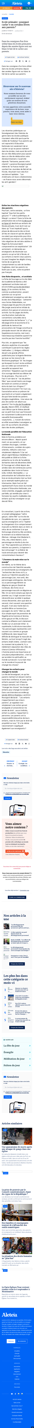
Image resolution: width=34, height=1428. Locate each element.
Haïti (5, 1130)
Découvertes (17, 1358)
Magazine (17, 1371)
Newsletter (17, 1366)
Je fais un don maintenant (14, 851)
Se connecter (22, 1341)
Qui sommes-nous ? (17, 1406)
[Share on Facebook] (16, 61)
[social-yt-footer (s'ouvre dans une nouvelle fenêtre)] (12, 1394)
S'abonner (11, 1341)
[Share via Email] (26, 61)
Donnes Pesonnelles (17, 1419)
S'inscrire (7, 798)
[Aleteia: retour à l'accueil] (17, 3)
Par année (17, 1387)
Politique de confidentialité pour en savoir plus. (17, 794)
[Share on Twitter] (23, 61)
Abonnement (17, 1374)
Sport (5, 1270)
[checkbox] (4, 792)
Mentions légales (17, 1409)
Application (17, 1369)
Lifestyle (17, 1353)
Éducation (6, 752)
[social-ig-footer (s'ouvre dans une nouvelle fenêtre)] (22, 1394)
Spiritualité (17, 1356)
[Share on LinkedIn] (19, 61)
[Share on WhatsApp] (29, 61)
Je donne (16, 8)
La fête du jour (12, 1045)
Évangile (8, 1052)
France (6, 1173)
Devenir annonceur (17, 1412)
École (5, 1206)
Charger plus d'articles (17, 964)
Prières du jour (12, 1065)
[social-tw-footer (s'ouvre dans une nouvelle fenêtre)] (19, 1394)
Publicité (17, 1379)
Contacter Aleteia (17, 1415)
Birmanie (6, 1239)
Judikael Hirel (19, 31)
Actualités (4, 14)
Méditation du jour (14, 1058)
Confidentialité (17, 1422)
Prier (27, 8)
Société (11, 14)
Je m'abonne (6, 8)
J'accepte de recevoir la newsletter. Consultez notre (17, 793)
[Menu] (6, 3)
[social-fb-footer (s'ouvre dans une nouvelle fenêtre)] (15, 1394)
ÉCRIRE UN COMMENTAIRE (17, 897)
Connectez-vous (24, 890)
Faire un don (16, 122)
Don (17, 1376)
